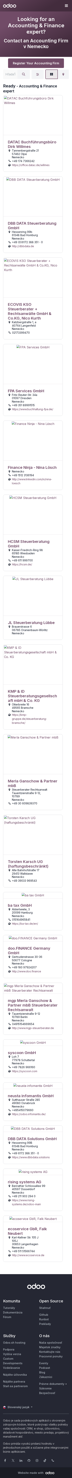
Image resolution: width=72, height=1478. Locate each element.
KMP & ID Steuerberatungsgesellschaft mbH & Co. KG (32, 696)
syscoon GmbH (22, 1052)
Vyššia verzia (12, 1354)
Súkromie (45, 1388)
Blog (42, 1372)
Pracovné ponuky (51, 1356)
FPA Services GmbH (26, 391)
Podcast (44, 1367)
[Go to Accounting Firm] (33, 115)
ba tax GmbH (20, 905)
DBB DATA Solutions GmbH (32, 1139)
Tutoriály (9, 1307)
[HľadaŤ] (23, 74)
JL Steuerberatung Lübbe (31, 622)
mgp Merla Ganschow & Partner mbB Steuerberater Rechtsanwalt (33, 1005)
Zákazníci (45, 1377)
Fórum (7, 1317)
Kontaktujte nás (49, 1351)
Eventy (43, 1363)
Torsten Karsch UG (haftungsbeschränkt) (28, 864)
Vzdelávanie (11, 1367)
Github (43, 1314)
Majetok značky (49, 1347)
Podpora (8, 1349)
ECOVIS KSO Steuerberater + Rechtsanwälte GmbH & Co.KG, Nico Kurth (29, 311)
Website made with (31, 1472)
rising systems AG (24, 1182)
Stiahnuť (45, 1307)
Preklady (45, 1323)
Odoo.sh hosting (14, 1342)
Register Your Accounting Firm (36, 63)
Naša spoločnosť (50, 1342)
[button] (66, 5)
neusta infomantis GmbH (31, 1096)
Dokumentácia (12, 1312)
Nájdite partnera (14, 1381)
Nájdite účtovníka (15, 1374)
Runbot (44, 1319)
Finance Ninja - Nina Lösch (32, 467)
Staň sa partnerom (15, 1386)
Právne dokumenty (51, 1383)
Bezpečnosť (47, 1393)
